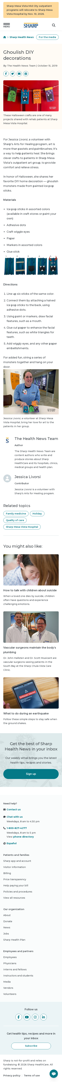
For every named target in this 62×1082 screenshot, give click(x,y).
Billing (7, 873)
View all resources (14, 897)
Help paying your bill (15, 885)
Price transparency (14, 879)
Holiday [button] (37, 513)
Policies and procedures (17, 891)
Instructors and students (18, 975)
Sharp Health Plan (14, 939)
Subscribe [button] (31, 1045)
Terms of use (32, 1075)
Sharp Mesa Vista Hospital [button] (22, 526)
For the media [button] (47, 37)
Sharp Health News (22, 37)
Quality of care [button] (15, 520)
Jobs (6, 933)
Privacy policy (11, 1075)
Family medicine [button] (16, 513)
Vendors (8, 987)
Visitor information (14, 867)
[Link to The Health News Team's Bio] (7, 452)
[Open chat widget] (54, 1074)
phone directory (23, 836)
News (6, 927)
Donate (7, 921)
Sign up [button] (31, 773)
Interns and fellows (15, 969)
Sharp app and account (17, 860)
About (7, 915)
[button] (6, 25)
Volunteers (9, 994)
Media (7, 981)
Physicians (9, 963)
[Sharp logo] (30, 25)
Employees (10, 957)
